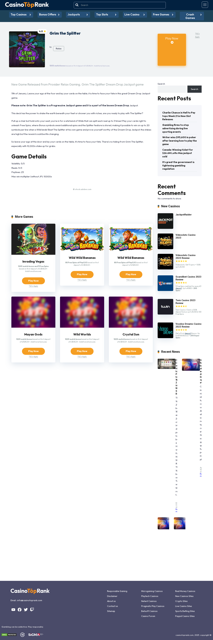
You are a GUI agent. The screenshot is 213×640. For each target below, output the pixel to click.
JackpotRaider (184, 214)
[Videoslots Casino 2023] (165, 248)
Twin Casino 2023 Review (185, 302)
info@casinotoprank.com (29, 600)
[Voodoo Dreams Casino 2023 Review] (165, 337)
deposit (179, 288)
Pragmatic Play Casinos (152, 606)
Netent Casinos (149, 601)
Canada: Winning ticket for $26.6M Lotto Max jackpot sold (177, 153)
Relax (59, 48)
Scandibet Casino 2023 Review (188, 278)
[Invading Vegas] (33, 253)
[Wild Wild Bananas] (82, 250)
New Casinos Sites (184, 596)
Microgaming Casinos (152, 591)
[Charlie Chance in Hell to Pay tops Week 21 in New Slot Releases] (167, 368)
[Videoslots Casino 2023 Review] (165, 268)
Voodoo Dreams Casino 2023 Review (188, 325)
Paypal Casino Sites (185, 616)
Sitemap (111, 611)
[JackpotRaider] (165, 227)
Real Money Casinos (185, 591)
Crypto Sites (181, 601)
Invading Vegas (33, 261)
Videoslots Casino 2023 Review (186, 256)
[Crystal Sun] (131, 326)
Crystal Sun (131, 334)
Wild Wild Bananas (82, 258)
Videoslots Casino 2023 (186, 236)
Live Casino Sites (183, 606)
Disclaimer (112, 596)
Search (161, 83)
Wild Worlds (82, 334)
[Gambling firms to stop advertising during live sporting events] (191, 369)
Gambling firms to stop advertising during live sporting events (175, 128)
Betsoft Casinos (149, 611)
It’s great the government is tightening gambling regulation (178, 165)
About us (111, 601)
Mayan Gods (33, 334)
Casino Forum (148, 616)
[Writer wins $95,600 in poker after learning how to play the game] (167, 528)
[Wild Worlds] (82, 326)
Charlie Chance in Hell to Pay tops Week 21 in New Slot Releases (178, 116)
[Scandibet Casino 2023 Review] (165, 290)
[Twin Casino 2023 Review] (165, 313)
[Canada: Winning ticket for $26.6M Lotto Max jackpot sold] (183, 528)
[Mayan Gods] (33, 326)
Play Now (171, 38)
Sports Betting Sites (185, 611)
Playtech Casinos (149, 596)
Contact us (112, 606)
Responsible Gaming (117, 591)
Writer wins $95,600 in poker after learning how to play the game (179, 141)
